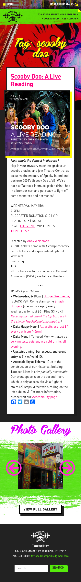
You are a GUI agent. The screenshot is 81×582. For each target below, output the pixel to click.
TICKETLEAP (20, 231)
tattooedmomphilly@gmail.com (50, 556)
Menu (10, 4)
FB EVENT (27, 226)
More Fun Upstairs (62, 4)
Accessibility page (44, 397)
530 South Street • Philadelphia (58, 14)
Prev (14, 468)
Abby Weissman (38, 241)
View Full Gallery (40, 509)
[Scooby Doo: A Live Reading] (40, 123)
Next (67, 468)
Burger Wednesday (57, 296)
